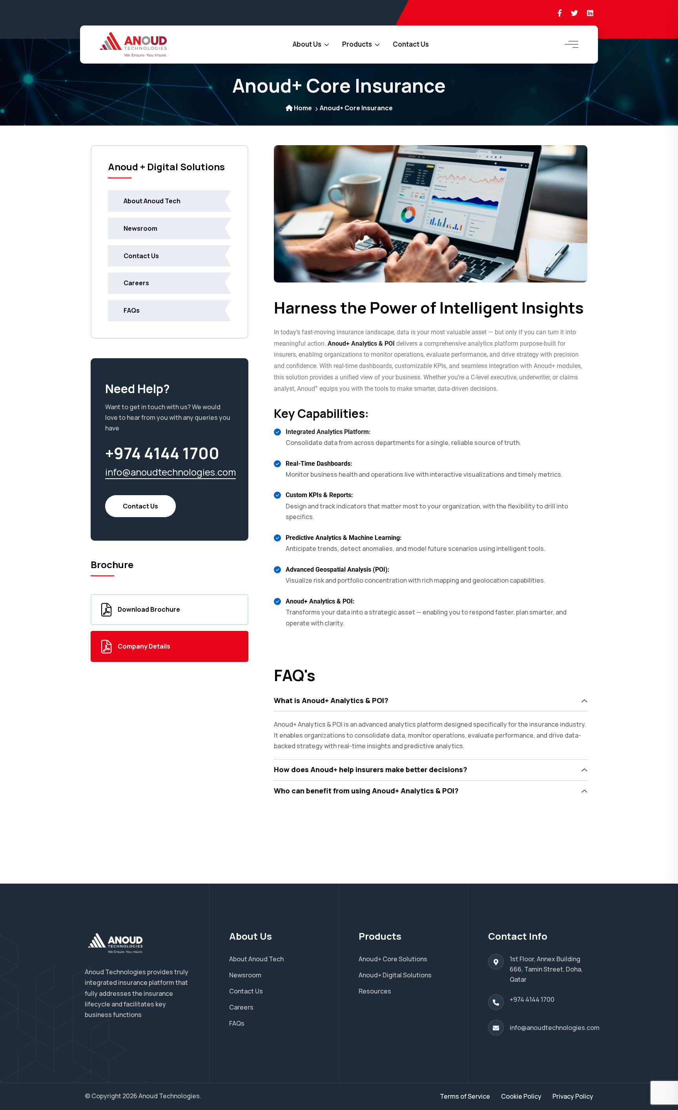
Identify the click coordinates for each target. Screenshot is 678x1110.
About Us (307, 44)
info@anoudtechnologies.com (170, 471)
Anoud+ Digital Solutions (395, 975)
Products (357, 44)
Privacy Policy (572, 1096)
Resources (375, 991)
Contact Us (411, 44)
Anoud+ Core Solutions (393, 959)
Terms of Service (465, 1096)
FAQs (132, 310)
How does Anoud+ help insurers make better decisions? (370, 769)
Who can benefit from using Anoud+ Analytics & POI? (366, 790)
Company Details (144, 646)
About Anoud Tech (152, 201)
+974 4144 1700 (532, 999)
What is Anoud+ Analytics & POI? (331, 700)
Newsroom (140, 228)
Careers (136, 283)
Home (303, 108)
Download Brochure (149, 609)
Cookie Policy (521, 1096)
